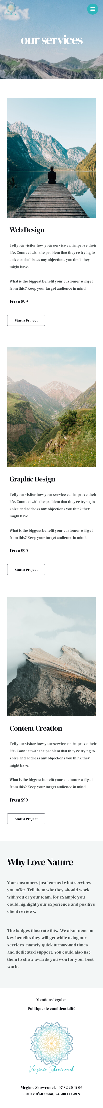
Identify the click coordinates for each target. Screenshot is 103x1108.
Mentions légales (51, 999)
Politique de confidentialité (51, 1008)
